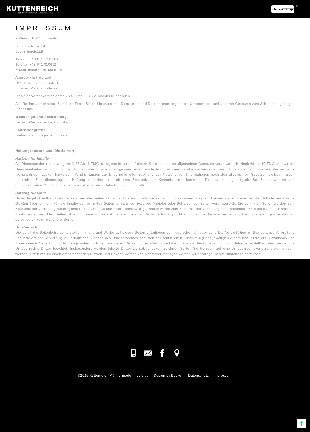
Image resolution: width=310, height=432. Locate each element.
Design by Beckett (169, 375)
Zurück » (292, 6)
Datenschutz (198, 375)
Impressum (222, 375)
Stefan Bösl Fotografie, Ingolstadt (43, 135)
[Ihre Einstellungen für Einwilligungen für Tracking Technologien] (301, 423)
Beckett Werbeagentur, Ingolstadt (43, 122)
